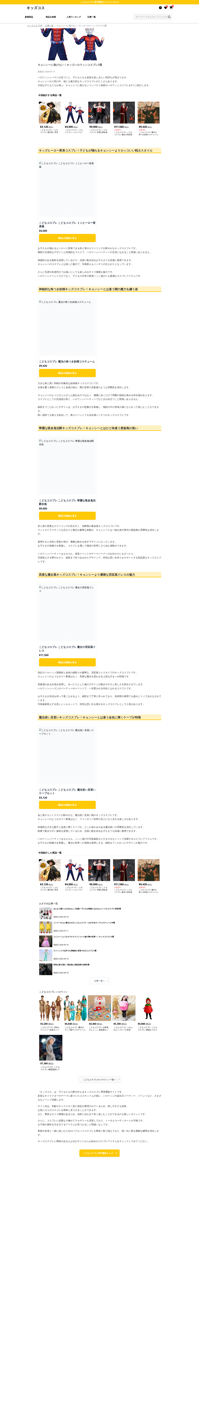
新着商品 (29, 17)
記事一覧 (92, 17)
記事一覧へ (101, 980)
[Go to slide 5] (70, 491)
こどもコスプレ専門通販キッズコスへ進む (98, 1154)
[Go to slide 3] (69, 214)
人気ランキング (74, 17)
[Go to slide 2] (67, 214)
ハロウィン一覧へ (101, 1079)
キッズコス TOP (34, 25)
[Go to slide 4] (70, 352)
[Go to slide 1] (65, 214)
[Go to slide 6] (71, 491)
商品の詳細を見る (67, 238)
